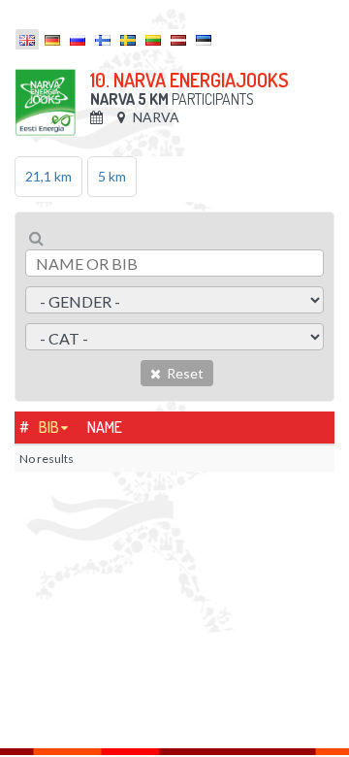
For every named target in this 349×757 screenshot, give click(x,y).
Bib (49, 427)
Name (104, 427)
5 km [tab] (112, 176)
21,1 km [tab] (48, 176)
